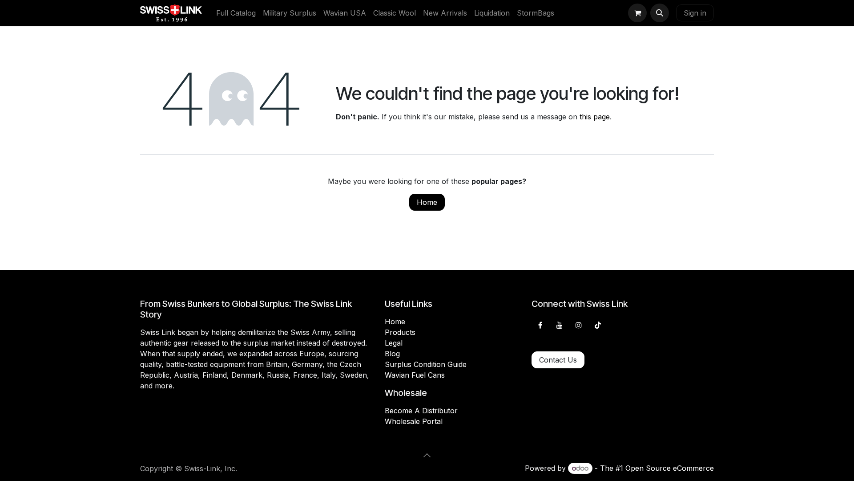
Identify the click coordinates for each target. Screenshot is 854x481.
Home (427, 202)
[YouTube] (559, 325)
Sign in (695, 12)
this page (595, 116)
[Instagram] (579, 325)
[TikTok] (598, 325)
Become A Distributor (421, 410)
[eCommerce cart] (637, 13)
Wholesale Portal (414, 421)
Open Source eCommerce (669, 468)
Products (400, 332)
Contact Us (558, 359)
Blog (392, 353)
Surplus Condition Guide (426, 364)
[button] (659, 13)
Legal (394, 342)
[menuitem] (236, 13)
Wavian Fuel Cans (415, 375)
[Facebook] (540, 325)
